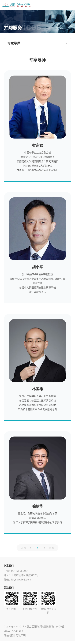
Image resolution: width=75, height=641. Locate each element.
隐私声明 (21, 635)
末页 (51, 547)
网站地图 (9, 635)
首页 (23, 547)
